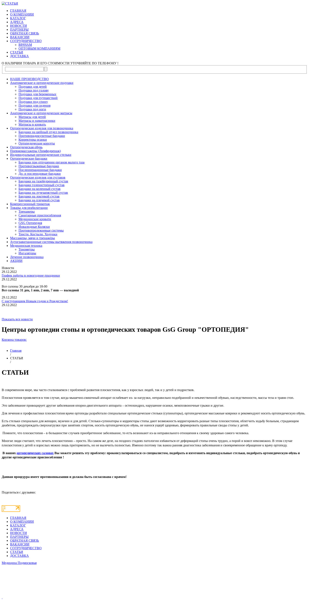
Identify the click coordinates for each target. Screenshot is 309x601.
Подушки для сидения (34, 105)
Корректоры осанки (32, 139)
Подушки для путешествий (38, 98)
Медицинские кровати (34, 219)
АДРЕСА (17, 22)
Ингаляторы (27, 253)
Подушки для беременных (37, 94)
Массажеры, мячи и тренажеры (32, 238)
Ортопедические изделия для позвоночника (41, 128)
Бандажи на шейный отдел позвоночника (48, 132)
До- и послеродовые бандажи (39, 173)
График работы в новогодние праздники (31, 275)
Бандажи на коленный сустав (39, 189)
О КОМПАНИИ (22, 14)
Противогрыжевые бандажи (38, 166)
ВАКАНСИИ (19, 37)
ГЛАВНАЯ (18, 10)
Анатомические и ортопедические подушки (41, 83)
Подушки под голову (33, 90)
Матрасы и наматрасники (36, 120)
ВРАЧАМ (25, 44)
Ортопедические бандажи (28, 158)
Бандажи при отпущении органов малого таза (51, 162)
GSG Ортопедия (30, 223)
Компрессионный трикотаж (30, 204)
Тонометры (26, 249)
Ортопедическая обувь (26, 147)
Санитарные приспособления (39, 215)
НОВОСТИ (18, 26)
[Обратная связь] (154, 582)
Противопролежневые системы (41, 230)
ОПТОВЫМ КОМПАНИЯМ (39, 48)
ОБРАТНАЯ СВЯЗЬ (24, 33)
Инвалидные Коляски (34, 226)
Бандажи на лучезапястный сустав (43, 192)
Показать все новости (17, 319)
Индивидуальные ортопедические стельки (40, 155)
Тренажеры (26, 211)
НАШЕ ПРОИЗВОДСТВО (29, 79)
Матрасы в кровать (32, 124)
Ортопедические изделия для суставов (37, 177)
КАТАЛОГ (18, 18)
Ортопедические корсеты (36, 143)
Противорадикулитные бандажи (41, 136)
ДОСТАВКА (19, 56)
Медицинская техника (26, 245)
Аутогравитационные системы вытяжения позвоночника (51, 242)
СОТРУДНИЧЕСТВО (26, 41)
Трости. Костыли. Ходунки (37, 234)
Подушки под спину (33, 101)
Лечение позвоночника (27, 257)
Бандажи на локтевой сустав (38, 196)
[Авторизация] (2, 597)
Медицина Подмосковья (19, 563)
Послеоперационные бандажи (40, 170)
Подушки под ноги (32, 109)
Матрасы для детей (32, 117)
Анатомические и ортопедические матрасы (41, 113)
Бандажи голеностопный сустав (41, 185)
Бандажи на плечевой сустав (39, 200)
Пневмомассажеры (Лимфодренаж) (35, 151)
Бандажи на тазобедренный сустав (43, 181)
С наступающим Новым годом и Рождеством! (35, 301)
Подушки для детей (32, 86)
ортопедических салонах (35, 453)
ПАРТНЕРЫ (19, 29)
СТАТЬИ (16, 52)
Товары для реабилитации (29, 208)
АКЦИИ (16, 261)
